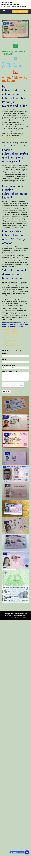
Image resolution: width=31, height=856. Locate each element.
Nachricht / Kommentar (9, 371)
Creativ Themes (21, 617)
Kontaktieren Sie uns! (20, 11)
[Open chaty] (27, 852)
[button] (4, 30)
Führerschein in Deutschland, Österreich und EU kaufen (11, 3)
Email (4, 359)
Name (4, 353)
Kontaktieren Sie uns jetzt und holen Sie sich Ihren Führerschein (14, 137)
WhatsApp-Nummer (8, 365)
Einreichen (6, 391)
